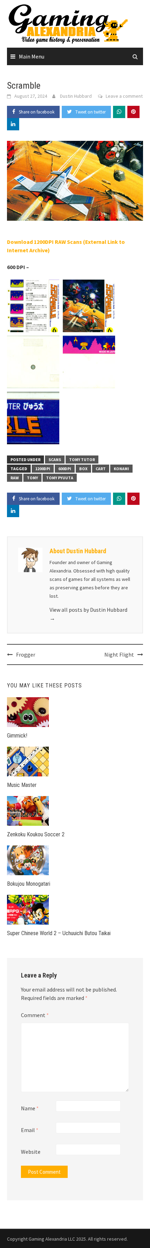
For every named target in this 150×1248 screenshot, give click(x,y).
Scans (54, 459)
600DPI (64, 468)
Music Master (22, 785)
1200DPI (42, 468)
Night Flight (119, 654)
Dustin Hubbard (76, 96)
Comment (35, 1015)
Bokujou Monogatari (28, 883)
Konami (121, 468)
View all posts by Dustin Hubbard (88, 614)
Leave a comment (124, 96)
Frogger (25, 654)
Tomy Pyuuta (59, 477)
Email (29, 1129)
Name (30, 1108)
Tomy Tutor (82, 459)
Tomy (32, 477)
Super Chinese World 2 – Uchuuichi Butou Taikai (59, 933)
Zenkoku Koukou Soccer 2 (36, 834)
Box (83, 468)
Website (30, 1151)
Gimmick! (17, 735)
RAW (14, 477)
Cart (101, 468)
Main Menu (31, 56)
